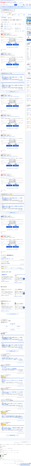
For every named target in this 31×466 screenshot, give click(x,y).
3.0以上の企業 (10, 12)
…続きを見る (9, 278)
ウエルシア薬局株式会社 (18, 289)
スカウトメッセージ (2, 448)
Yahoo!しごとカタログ (3, 444)
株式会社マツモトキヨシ (4, 423)
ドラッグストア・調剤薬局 (12, 444)
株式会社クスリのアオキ (4, 388)
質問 (24, 14)
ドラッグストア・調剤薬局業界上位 (4, 12)
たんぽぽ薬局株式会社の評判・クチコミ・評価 (5, 94)
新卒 (7, 26)
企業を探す (23, 5)
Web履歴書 (9, 448)
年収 (19, 14)
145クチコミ (8, 11)
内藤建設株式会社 (4, 274)
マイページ (6, 448)
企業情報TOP (7, 444)
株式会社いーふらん (6, 303)
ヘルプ (18, 107)
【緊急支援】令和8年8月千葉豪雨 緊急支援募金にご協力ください (7, 0)
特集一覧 (30, 5)
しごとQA (27, 5)
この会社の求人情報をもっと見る (20, 373)
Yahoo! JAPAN (21, 461)
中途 (10, 26)
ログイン (13, 47)
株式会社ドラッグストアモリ (5, 365)
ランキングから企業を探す (10, 450)
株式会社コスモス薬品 (4, 411)
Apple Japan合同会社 (19, 303)
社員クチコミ (14, 14)
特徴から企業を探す (5, 450)
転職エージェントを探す (16, 450)
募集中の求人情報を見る (5, 281)
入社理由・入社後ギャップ (7, 34)
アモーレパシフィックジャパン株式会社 (7, 400)
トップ (2, 14)
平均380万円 (13, 11)
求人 (9, 14)
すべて (5, 26)
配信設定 (11, 448)
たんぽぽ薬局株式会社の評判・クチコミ (20, 444)
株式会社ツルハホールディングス (7, 289)
